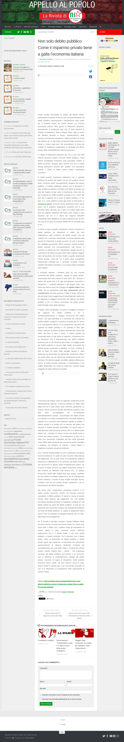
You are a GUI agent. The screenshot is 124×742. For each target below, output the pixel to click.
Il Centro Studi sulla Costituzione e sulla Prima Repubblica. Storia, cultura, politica (113, 336)
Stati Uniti (18, 462)
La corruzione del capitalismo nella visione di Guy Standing (22, 212)
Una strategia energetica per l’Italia (18, 386)
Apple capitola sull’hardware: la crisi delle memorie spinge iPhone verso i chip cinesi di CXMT (113, 149)
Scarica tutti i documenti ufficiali (16, 407)
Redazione (93, 27)
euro (11, 437)
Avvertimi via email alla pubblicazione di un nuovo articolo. (62, 699)
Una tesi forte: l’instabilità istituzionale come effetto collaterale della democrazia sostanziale (17, 145)
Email (69, 681)
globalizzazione (16, 445)
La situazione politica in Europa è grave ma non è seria (21, 289)
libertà (11, 451)
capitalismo (18, 431)
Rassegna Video (70, 27)
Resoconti (111, 234)
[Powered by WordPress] (13, 738)
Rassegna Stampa (55, 27)
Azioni (43, 27)
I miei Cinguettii (9, 38)
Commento (44, 668)
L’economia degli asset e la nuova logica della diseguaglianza (22, 199)
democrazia (26, 434)
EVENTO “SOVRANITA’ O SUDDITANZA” (113, 283)
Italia (21, 448)
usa (16, 468)
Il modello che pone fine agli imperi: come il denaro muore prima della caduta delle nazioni (18, 135)
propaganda (11, 453)
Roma (5, 456)
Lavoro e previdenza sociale (15, 324)
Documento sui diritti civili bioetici (17, 337)
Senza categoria (25, 271)
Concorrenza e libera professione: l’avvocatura (16, 373)
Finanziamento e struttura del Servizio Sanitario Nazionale (18, 392)
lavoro (24, 448)
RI (100, 27)
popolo (6, 453)
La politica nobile (19, 78)
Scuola (8, 328)
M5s (17, 451)
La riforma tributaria (12, 342)
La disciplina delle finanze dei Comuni (19, 358)
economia (6, 437)
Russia (9, 456)
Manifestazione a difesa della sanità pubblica (114, 239)
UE (22, 465)
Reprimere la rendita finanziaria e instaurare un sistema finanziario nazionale (16, 316)
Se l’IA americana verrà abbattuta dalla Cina (114, 165)
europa (16, 437)
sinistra (14, 456)
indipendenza (15, 448)
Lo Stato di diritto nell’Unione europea (113, 365)
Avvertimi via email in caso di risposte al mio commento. (61, 695)
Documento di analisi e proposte (17, 310)
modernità (21, 451)
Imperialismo (8, 448)
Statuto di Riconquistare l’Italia (16, 305)
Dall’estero (83, 27)
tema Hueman (29, 738)
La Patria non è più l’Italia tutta (20, 152)
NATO (26, 451)
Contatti (63, 724)
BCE (12, 431)
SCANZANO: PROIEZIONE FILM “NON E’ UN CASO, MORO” (113, 302)
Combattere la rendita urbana (16, 333)
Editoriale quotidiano (31, 27)
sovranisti (24, 458)
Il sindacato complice (46, 640)
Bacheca (8, 27)
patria (29, 451)
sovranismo (11, 458)
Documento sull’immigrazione (16, 347)
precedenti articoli (45, 204)
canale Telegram (67, 592)
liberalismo (30, 448)
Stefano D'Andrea (12, 465)
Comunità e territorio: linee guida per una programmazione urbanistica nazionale (17, 400)
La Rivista (17, 27)
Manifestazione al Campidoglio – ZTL (114, 254)
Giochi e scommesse (13, 363)
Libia (14, 451)
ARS (15, 428)
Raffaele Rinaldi (46, 59)
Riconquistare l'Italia (22, 453)
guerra (23, 445)
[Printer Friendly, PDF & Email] (43, 592)
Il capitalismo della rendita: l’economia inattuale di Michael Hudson (22, 241)
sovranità (8, 461)
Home (63, 720)
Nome (42, 681)
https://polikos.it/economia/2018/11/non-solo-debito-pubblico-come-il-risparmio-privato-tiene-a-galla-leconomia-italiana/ (61, 584)
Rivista (22, 65)
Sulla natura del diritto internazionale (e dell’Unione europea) (23, 276)
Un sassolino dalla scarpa (22, 157)
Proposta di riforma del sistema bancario (15, 353)
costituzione (11, 433)
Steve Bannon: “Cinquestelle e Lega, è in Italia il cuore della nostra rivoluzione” (64, 645)
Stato (23, 462)
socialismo (20, 456)
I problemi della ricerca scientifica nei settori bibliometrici (17, 381)
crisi (19, 434)
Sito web (43, 688)
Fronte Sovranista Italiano (14, 441)
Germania (7, 445)
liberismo (6, 451)
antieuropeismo (8, 428)
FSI (27, 442)
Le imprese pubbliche (13, 368)
